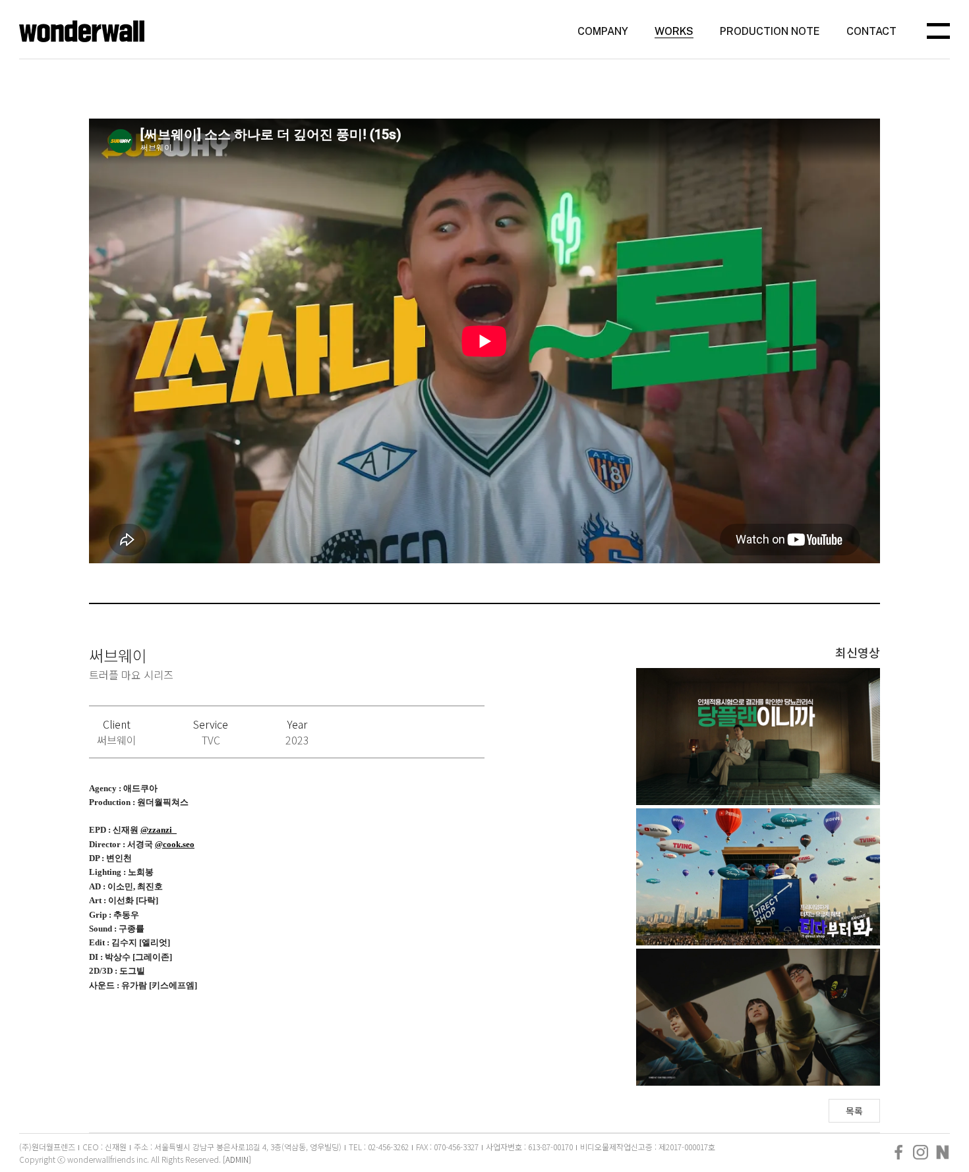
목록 (854, 1110)
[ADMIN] (237, 1159)
